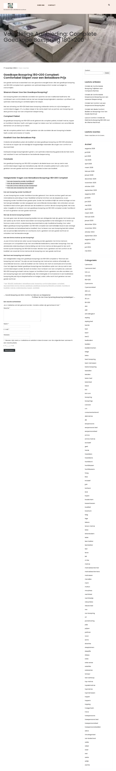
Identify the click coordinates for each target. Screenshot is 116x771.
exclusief (88, 443)
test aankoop (89, 678)
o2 (86, 617)
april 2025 (88, 209)
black (87, 386)
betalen (87, 374)
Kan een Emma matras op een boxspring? (22, 185)
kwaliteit (7, 288)
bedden (87, 344)
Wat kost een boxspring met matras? (20, 188)
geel (86, 446)
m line (87, 560)
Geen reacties (24, 68)
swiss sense (89, 663)
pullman (88, 632)
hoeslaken (88, 454)
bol (86, 390)
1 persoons (88, 264)
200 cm (87, 291)
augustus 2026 (90, 148)
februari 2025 (89, 217)
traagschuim (89, 708)
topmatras (89, 689)
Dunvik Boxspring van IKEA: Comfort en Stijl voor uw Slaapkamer (27, 295)
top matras (89, 681)
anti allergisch (90, 314)
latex (86, 530)
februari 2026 (89, 171)
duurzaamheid (9, 286)
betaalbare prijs (28, 284)
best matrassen (90, 363)
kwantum (88, 511)
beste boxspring (90, 367)
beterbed (88, 382)
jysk (86, 484)
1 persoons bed (90, 268)
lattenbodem (89, 534)
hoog (86, 473)
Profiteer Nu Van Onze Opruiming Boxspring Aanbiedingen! (53, 297)
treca (87, 712)
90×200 (87, 302)
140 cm (87, 272)
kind (86, 492)
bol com (88, 393)
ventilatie (36, 288)
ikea (86, 477)
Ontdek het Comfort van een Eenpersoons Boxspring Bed (95, 104)
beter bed (88, 378)
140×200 (88, 276)
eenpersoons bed (91, 427)
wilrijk (87, 761)
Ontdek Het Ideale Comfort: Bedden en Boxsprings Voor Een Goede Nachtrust (96, 111)
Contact (51, 5)
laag (86, 515)
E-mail (6, 329)
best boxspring (90, 359)
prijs (86, 625)
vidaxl (87, 746)
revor (87, 636)
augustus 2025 (90, 194)
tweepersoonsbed (91, 723)
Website (7, 335)
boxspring (38, 284)
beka (86, 355)
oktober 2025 (89, 186)
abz (86, 306)
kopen (87, 496)
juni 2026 (88, 156)
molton (87, 587)
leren (87, 553)
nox (86, 609)
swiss (86, 659)
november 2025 (90, 183)
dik (86, 420)
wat (86, 753)
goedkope (29, 286)
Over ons (40, 5)
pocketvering (89, 621)
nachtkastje (89, 598)
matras (12, 288)
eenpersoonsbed (91, 431)
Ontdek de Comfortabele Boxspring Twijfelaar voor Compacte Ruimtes (94, 88)
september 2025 (91, 190)
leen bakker (89, 541)
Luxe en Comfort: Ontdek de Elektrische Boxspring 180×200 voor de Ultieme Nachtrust (97, 120)
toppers (88, 700)
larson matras (90, 526)
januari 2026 (89, 175)
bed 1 (86, 333)
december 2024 (90, 224)
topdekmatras (90, 685)
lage (86, 518)
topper (29, 288)
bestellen (88, 371)
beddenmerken (90, 348)
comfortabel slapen (49, 284)
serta (87, 640)
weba (87, 757)
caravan (88, 405)
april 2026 (88, 164)
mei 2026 (88, 160)
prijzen (87, 628)
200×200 (88, 295)
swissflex (88, 666)
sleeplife (88, 651)
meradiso (88, 579)
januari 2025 (89, 221)
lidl (86, 556)
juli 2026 (87, 152)
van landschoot (90, 738)
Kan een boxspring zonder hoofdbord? (21, 181)
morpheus (88, 590)
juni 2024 (88, 247)
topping (87, 704)
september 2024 (91, 236)
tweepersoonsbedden (93, 727)
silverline (88, 644)
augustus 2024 (90, 239)
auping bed (89, 321)
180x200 (10, 284)
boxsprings (89, 401)
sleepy (87, 655)
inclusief (88, 481)
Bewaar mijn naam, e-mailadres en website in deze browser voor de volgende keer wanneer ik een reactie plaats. (38, 341)
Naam (6, 324)
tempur (87, 674)
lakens (87, 522)
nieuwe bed (89, 606)
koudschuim (89, 500)
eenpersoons (89, 424)
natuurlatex (89, 602)
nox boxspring (90, 613)
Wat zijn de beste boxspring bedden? (20, 183)
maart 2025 (89, 213)
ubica (87, 731)
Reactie (7, 308)
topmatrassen (90, 693)
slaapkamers (89, 647)
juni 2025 (88, 202)
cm (86, 409)
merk (87, 583)
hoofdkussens (90, 469)
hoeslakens (89, 458)
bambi (87, 325)
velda (87, 742)
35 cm (87, 299)
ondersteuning (21, 288)
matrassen (89, 575)
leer (86, 549)
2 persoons (89, 283)
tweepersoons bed (91, 719)
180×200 (88, 280)
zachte (87, 765)
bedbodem (18, 284)
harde (87, 450)
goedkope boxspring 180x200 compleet (47, 286)
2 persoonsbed (90, 287)
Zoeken (87, 70)
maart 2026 (89, 167)
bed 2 (87, 336)
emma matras (19, 286)
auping (87, 318)
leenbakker (89, 545)
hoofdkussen (89, 465)
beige (87, 352)
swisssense (89, 670)
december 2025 (90, 179)
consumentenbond (92, 412)
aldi (86, 310)
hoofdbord (66, 286)
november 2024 (90, 228)
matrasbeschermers (92, 572)
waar (86, 750)
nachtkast (88, 594)
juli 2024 (87, 243)
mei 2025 (88, 205)
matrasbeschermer (92, 568)
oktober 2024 (90, 232)
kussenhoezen (90, 503)
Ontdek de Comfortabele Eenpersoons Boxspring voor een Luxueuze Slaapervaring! (96, 97)
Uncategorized (90, 735)
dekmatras (89, 416)
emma (87, 435)
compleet (60, 284)
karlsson (88, 488)
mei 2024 (88, 251)
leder (87, 537)
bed (86, 329)
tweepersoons (90, 716)
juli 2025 (87, 198)
